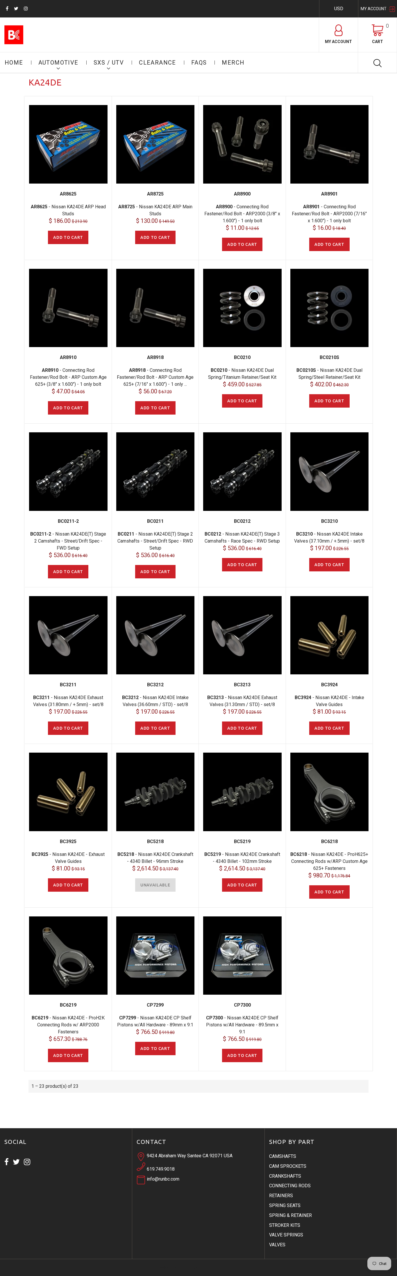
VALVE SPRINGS (286, 1235)
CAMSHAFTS (282, 1156)
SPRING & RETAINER (290, 1215)
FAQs (199, 62)
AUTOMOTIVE (58, 62)
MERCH (233, 62)
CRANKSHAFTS (285, 1176)
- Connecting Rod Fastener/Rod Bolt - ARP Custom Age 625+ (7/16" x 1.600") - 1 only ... (155, 377)
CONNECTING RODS (290, 1185)
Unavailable (155, 885)
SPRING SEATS (285, 1205)
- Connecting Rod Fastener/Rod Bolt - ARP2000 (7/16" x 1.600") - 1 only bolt (329, 213)
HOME (14, 62)
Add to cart (68, 237)
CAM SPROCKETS (287, 1166)
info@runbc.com (163, 1179)
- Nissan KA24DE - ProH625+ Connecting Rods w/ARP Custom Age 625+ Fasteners (329, 861)
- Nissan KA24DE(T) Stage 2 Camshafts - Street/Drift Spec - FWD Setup (68, 541)
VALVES (277, 1244)
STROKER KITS (284, 1225)
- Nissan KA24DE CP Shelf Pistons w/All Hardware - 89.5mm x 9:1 (242, 1025)
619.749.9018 (161, 1169)
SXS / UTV (109, 62)
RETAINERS (281, 1195)
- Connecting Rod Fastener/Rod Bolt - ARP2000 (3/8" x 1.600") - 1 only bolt (242, 213)
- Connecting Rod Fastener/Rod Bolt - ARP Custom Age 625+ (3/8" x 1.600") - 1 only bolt (68, 377)
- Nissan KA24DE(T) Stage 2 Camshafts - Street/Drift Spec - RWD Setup (155, 541)
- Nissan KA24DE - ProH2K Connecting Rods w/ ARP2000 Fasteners (68, 1025)
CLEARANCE (157, 62)
